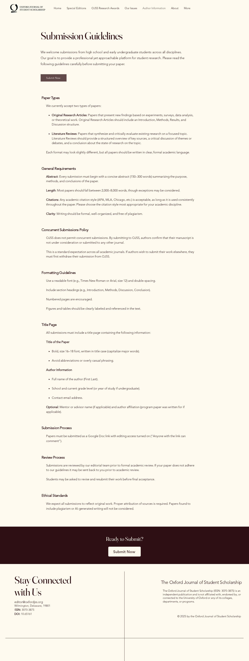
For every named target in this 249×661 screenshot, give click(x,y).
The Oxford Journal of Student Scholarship (201, 582)
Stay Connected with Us (42, 586)
